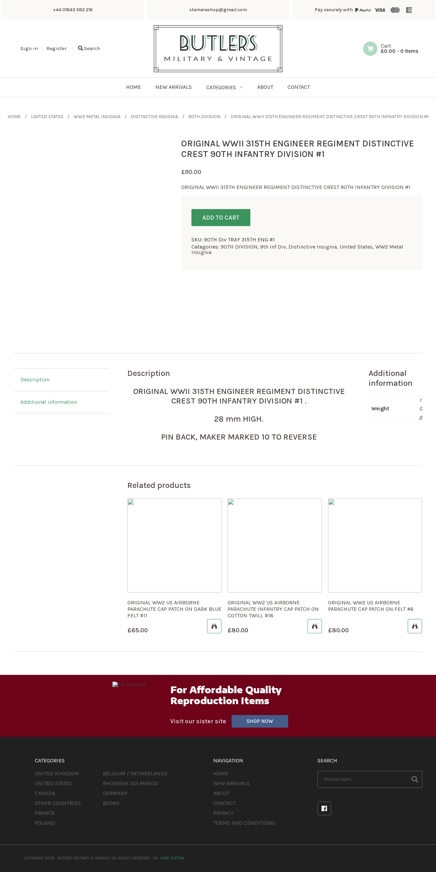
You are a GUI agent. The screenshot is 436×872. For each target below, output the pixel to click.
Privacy (223, 813)
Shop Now (260, 721)
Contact (224, 803)
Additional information (48, 402)
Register (56, 48)
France (45, 813)
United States (47, 117)
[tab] (61, 380)
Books (111, 803)
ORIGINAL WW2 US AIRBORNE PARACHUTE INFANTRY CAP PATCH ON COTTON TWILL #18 (273, 609)
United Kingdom (57, 773)
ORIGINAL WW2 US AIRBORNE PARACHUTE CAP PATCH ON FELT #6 (371, 605)
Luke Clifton (172, 858)
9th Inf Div (273, 246)
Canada (45, 793)
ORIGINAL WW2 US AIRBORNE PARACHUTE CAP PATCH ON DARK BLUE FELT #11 (174, 609)
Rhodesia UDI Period (130, 783)
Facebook (324, 808)
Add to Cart (220, 217)
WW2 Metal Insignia (97, 117)
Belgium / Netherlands (135, 773)
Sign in (29, 48)
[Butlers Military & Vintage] (218, 71)
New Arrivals (231, 783)
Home (14, 117)
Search (92, 48)
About (221, 793)
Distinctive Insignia (154, 117)
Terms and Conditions (244, 823)
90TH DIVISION (204, 117)
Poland (45, 823)
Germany (115, 793)
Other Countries (58, 803)
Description (34, 379)
